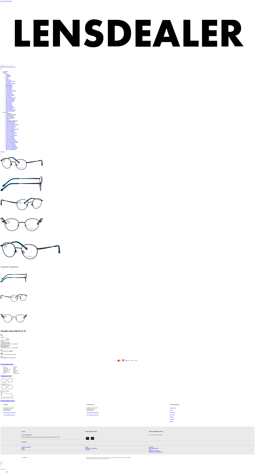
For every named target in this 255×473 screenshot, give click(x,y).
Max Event (172, 414)
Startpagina (5, 71)
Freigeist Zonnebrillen (10, 130)
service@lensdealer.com (27, 434)
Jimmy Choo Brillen (10, 111)
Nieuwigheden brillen (10, 83)
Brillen (4, 72)
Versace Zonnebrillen (10, 143)
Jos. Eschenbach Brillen (11, 97)
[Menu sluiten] (1, 69)
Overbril (7, 119)
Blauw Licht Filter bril (10, 81)
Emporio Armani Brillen (11, 90)
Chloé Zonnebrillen (10, 127)
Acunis (171, 410)
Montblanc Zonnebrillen (11, 145)
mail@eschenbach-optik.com (9, 412)
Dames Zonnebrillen (10, 117)
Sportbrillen (8, 79)
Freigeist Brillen (9, 91)
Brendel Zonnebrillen (10, 123)
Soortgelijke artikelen (14, 266)
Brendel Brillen (9, 87)
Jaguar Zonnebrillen (10, 133)
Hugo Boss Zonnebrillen (11, 126)
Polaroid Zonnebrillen (10, 138)
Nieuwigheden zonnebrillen (11, 120)
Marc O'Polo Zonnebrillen (11, 135)
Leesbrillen (8, 82)
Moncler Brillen (9, 105)
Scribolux (172, 419)
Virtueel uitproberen (4, 266)
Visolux (171, 421)
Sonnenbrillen (173, 407)
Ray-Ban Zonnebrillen (10, 139)
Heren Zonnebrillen (10, 118)
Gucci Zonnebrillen (10, 131)
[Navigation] (1, 2)
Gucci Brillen (8, 93)
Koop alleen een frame (5, 342)
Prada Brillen (8, 103)
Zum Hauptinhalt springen (6, 1)
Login (2, 66)
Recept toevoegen (4, 346)
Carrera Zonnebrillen (10, 125)
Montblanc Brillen (9, 101)
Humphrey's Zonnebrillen (11, 132)
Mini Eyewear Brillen (10, 100)
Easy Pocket (172, 412)
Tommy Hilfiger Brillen (11, 109)
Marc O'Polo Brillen (10, 99)
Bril (1, 334)
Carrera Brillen (9, 88)
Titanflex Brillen (9, 108)
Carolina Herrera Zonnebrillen (12, 124)
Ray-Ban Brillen (9, 106)
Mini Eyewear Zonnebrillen (11, 147)
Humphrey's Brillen (10, 95)
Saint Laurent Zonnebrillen (11, 141)
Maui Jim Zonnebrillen (10, 144)
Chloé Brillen (8, 89)
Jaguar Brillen (9, 96)
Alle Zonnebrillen (9, 115)
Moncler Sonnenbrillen (10, 149)
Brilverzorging (9, 84)
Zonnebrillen (6, 112)
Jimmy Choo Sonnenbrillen (11, 148)
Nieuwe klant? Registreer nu (9, 66)
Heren (7, 78)
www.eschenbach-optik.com (9, 414)
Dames (7, 77)
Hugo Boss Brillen (10, 94)
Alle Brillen (8, 76)
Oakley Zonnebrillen (10, 136)
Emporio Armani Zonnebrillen (12, 129)
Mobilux (171, 417)
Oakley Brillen (9, 102)
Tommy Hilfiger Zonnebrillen (12, 142)
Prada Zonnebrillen (10, 137)
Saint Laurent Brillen (10, 107)
